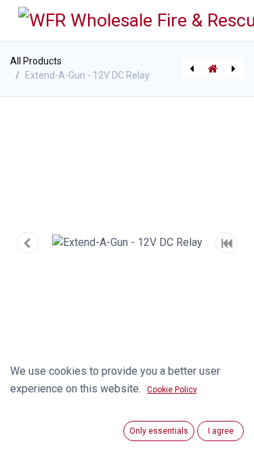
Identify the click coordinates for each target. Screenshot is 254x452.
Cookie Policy (172, 389)
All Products (36, 61)
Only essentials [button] (158, 431)
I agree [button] (221, 431)
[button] (27, 242)
